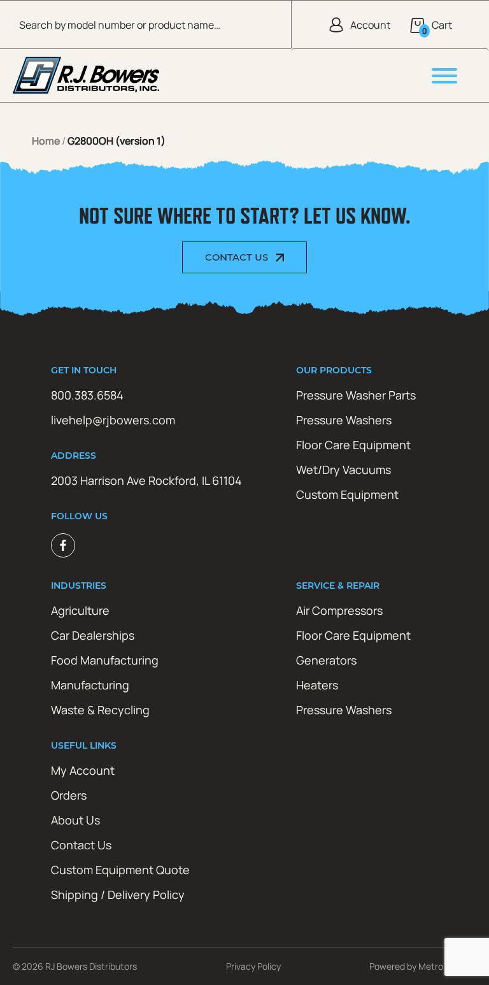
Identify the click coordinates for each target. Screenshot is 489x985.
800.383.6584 (87, 395)
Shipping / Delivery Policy (118, 894)
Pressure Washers (344, 420)
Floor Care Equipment (353, 444)
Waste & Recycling (100, 709)
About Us (75, 820)
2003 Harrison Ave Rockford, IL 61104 (146, 480)
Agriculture (80, 610)
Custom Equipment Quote (120, 869)
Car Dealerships (92, 635)
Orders (69, 795)
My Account (83, 770)
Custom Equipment (347, 494)
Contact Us (236, 257)
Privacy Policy (253, 966)
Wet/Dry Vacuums (343, 469)
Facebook (63, 545)
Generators (326, 660)
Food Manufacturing (105, 660)
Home (46, 141)
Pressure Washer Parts (356, 395)
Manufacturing (90, 685)
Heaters (317, 685)
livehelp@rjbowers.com (113, 420)
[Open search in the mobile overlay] (145, 24)
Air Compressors (339, 610)
